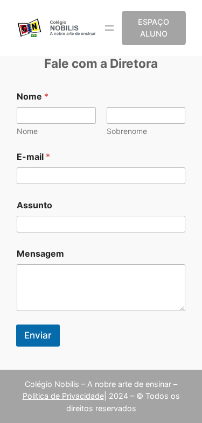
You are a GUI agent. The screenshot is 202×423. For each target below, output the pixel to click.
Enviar (38, 335)
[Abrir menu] (109, 28)
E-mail (33, 157)
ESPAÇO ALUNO (153, 27)
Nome (27, 131)
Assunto (34, 205)
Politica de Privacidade (63, 395)
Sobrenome (127, 131)
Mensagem (40, 254)
